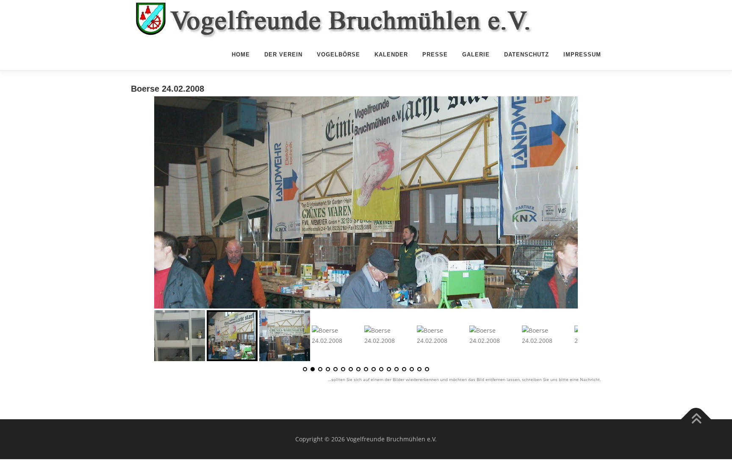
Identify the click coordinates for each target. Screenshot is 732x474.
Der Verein (283, 54)
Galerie (476, 54)
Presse (435, 54)
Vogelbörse (338, 54)
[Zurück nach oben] (696, 419)
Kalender (391, 54)
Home (241, 54)
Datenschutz (526, 54)
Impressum (582, 54)
